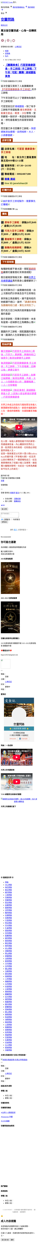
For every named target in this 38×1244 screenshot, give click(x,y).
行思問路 (8, 920)
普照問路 (8, 1014)
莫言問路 (8, 902)
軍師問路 (8, 992)
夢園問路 (8, 956)
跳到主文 (4, 25)
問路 (6, 882)
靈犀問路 (8, 908)
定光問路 (8, 997)
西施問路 (8, 1009)
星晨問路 (8, 936)
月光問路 (8, 925)
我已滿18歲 (5, 1240)
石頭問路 (8, 915)
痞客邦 (12, 493)
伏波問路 (8, 1042)
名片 (6, 56)
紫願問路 (8, 1027)
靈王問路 (8, 890)
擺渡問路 (8, 1047)
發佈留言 (4, 522)
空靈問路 (7, 19)
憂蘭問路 (8, 1007)
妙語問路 (8, 986)
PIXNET (9, 1210)
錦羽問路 (8, 938)
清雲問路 (8, 951)
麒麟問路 (8, 994)
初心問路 (8, 948)
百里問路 (8, 1037)
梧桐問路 (8, 976)
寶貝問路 (8, 941)
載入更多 (4, 509)
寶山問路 (8, 969)
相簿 (6, 51)
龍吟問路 (8, 1004)
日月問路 (8, 966)
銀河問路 (8, 892)
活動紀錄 (17, 499)
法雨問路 (8, 958)
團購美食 (17, 501)
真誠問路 (8, 1035)
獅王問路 (8, 943)
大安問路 (8, 989)
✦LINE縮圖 (5, 1121)
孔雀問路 (8, 928)
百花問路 (8, 933)
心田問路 (8, 1025)
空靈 (2, 481)
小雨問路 (8, 895)
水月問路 (8, 984)
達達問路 (8, 981)
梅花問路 (8, 887)
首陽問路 (8, 1030)
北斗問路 (8, 1045)
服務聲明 (23, 1212)
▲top (3, 505)
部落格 (7, 53)
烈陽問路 (8, 897)
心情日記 (18, 47)
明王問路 (8, 923)
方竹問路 (8, 964)
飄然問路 (8, 913)
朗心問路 (8, 1012)
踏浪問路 (8, 1022)
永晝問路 (8, 1040)
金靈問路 (8, 905)
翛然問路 (8, 999)
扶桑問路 (8, 918)
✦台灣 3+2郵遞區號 (8, 1112)
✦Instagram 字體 (7, 1117)
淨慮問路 (8, 1050)
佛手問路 (8, 946)
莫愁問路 (8, 930)
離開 (12, 1240)
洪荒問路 (8, 910)
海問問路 (8, 1019)
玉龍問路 (8, 971)
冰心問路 (8, 885)
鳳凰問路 (8, 1002)
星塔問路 (8, 961)
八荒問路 (8, 979)
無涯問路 (8, 1017)
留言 (17, 493)
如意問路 (8, 1032)
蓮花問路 (8, 974)
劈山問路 (8, 953)
